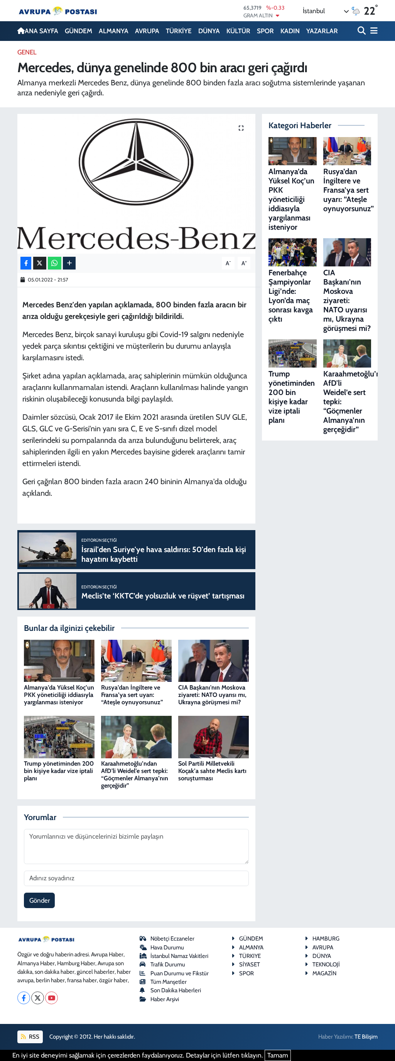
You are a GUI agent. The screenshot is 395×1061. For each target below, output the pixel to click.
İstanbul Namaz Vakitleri (179, 956)
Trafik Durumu (167, 964)
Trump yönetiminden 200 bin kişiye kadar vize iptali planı (59, 771)
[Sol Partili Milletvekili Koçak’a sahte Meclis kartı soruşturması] (213, 736)
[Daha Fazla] (69, 263)
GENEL (27, 52)
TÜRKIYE (250, 956)
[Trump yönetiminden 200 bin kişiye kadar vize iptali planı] (59, 736)
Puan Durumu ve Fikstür (179, 973)
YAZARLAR (322, 31)
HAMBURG (325, 938)
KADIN (290, 31)
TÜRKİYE (179, 31)
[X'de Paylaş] (39, 263)
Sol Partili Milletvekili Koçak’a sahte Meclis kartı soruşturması (212, 771)
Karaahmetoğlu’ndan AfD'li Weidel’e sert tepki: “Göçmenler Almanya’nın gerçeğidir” (134, 775)
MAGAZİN (324, 973)
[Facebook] (23, 998)
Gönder (39, 900)
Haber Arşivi (164, 999)
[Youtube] (51, 998)
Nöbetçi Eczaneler (172, 938)
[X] (37, 998)
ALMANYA (113, 31)
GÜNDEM (78, 31)
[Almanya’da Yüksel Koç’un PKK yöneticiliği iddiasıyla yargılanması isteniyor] (59, 660)
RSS (33, 1036)
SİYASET (249, 964)
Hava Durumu (167, 947)
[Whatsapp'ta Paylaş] (54, 263)
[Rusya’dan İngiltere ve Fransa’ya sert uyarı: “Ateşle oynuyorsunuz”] (136, 660)
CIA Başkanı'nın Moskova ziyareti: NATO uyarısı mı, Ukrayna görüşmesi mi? (212, 695)
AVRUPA (147, 31)
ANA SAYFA (41, 31)
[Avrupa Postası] (57, 10)
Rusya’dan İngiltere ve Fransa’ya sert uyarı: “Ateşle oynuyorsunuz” (132, 695)
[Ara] (362, 31)
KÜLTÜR (238, 31)
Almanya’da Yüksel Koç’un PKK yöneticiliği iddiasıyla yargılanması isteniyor (59, 695)
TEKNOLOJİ (326, 964)
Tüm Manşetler (168, 981)
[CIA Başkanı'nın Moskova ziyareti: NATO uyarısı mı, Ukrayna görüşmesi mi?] (213, 660)
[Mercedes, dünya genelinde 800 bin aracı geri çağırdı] (136, 184)
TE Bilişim (366, 1036)
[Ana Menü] (372, 31)
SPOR (265, 31)
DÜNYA (209, 31)
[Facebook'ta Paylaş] (25, 263)
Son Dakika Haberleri (175, 990)
